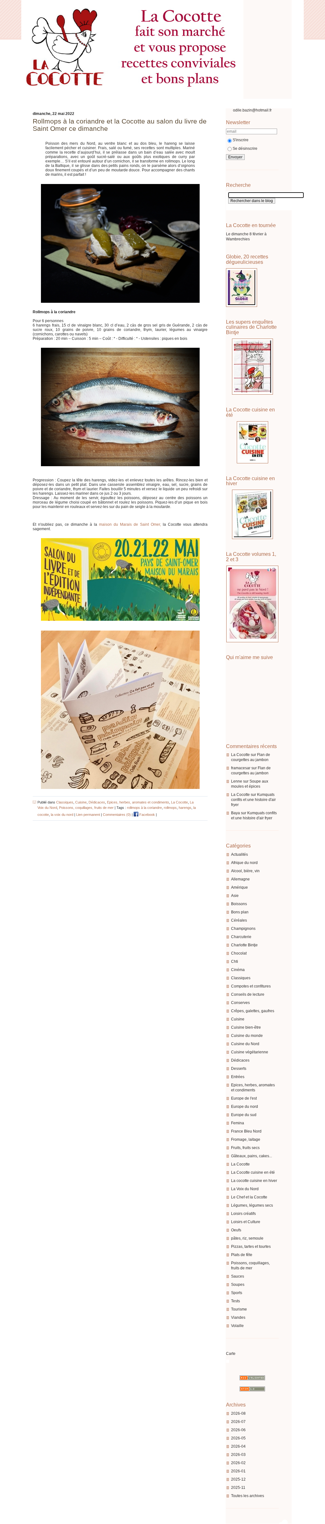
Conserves (240, 1002)
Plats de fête (241, 1255)
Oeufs (236, 1230)
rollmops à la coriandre (144, 808)
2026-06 (238, 1430)
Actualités (239, 854)
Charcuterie (241, 937)
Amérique (239, 887)
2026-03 (238, 1454)
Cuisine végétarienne (249, 1052)
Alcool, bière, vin (245, 871)
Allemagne (240, 879)
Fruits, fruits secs (245, 1148)
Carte (230, 1353)
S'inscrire (241, 140)
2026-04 (238, 1446)
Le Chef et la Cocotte (249, 1197)
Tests (235, 1301)
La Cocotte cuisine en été (253, 1172)
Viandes (238, 1317)
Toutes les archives (247, 1496)
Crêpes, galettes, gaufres (252, 1011)
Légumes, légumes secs (252, 1205)
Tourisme (239, 1309)
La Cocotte (240, 754)
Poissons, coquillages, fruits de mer (86, 808)
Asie (235, 895)
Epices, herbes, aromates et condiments (138, 802)
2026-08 (238, 1413)
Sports (236, 1293)
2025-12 (238, 1479)
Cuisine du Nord (245, 1044)
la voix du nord (62, 814)
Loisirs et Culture (245, 1222)
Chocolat (239, 953)
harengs (185, 808)
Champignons (243, 928)
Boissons (239, 904)
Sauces (237, 1276)
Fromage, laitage (245, 1139)
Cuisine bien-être (246, 1027)
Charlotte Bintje (244, 945)
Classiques (240, 978)
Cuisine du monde (247, 1035)
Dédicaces (240, 1060)
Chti (234, 961)
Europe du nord (244, 1106)
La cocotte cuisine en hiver (254, 1180)
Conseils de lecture (247, 994)
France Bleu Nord (246, 1131)
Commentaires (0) (117, 814)
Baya (235, 813)
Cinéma (238, 970)
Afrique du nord (244, 862)
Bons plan (240, 912)
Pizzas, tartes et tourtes (251, 1246)
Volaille (237, 1326)
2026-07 (238, 1421)
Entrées (237, 1077)
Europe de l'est (244, 1098)
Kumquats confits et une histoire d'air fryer (253, 799)
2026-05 (238, 1438)
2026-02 (238, 1463)
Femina (237, 1123)
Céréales (239, 920)
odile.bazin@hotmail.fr (252, 110)
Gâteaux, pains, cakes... (251, 1156)
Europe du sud (243, 1115)
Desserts (238, 1068)
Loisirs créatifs (243, 1213)
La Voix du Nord (245, 1189)
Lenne (236, 781)
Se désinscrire (245, 148)
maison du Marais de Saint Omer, (130, 524)
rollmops (170, 808)
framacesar (240, 768)
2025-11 (238, 1487)
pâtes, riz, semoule (247, 1238)
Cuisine (237, 1019)
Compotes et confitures (251, 986)
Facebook (146, 814)
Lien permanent (88, 814)
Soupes (237, 1284)
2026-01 (238, 1471)
